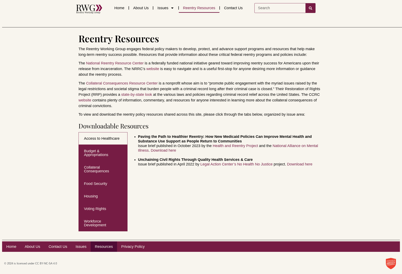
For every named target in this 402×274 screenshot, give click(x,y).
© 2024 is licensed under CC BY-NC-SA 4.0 (30, 263)
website (152, 69)
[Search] (310, 8)
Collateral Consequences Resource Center (122, 83)
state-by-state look (136, 94)
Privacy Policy (133, 247)
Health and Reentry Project (235, 146)
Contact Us (233, 8)
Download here (163, 150)
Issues (162, 8)
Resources (104, 247)
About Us (141, 8)
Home (119, 8)
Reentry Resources (199, 8)
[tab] (103, 138)
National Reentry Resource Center (115, 63)
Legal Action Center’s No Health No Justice (236, 164)
